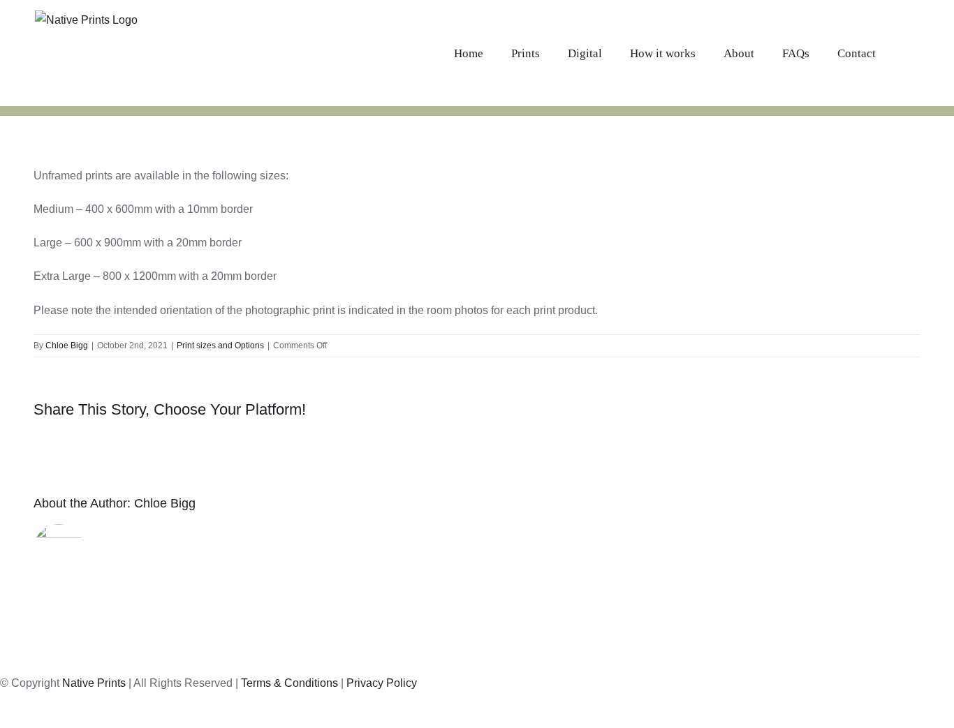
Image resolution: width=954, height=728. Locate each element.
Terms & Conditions (289, 683)
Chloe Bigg (66, 345)
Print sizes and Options (220, 345)
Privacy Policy (381, 683)
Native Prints (94, 683)
